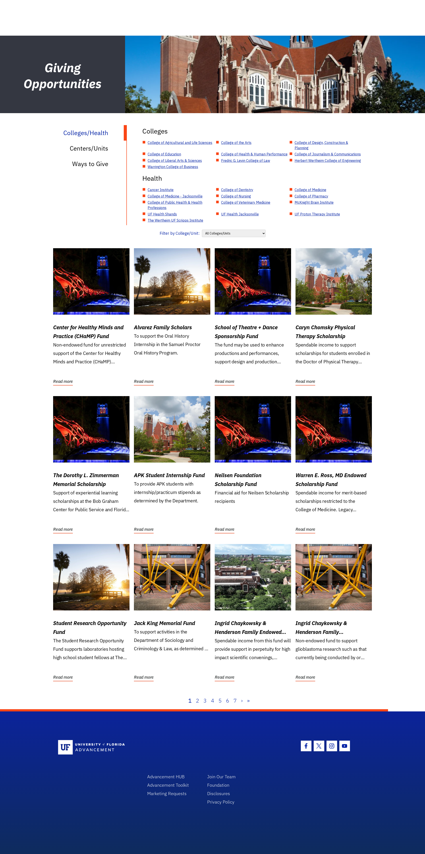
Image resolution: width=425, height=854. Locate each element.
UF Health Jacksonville (240, 214)
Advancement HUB (166, 777)
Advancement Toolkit (168, 785)
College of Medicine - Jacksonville (175, 196)
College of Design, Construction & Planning (321, 145)
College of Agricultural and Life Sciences (180, 142)
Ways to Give (90, 164)
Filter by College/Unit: (180, 233)
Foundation (218, 785)
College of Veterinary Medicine (245, 202)
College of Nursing (236, 196)
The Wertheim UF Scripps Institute (175, 220)
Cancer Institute (161, 190)
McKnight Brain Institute (314, 202)
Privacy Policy (220, 802)
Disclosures (218, 793)
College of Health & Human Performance (254, 154)
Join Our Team (221, 777)
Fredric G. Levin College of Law (245, 160)
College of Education (164, 154)
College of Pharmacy (311, 196)
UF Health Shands (162, 214)
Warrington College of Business (173, 167)
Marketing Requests (167, 793)
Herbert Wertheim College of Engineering (328, 160)
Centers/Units (89, 148)
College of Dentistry (237, 190)
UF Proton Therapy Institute (317, 214)
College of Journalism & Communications (328, 154)
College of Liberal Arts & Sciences (175, 160)
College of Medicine (310, 190)
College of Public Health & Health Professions (175, 205)
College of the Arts (236, 142)
